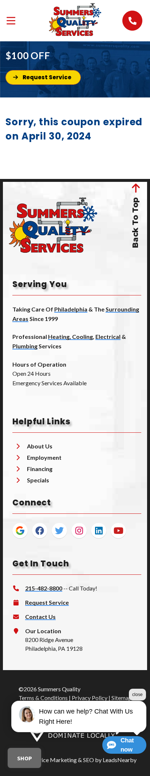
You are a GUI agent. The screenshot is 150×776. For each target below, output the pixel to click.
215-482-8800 (43, 588)
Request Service (47, 602)
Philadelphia (70, 309)
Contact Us (40, 616)
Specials (38, 480)
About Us (39, 446)
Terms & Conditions (43, 697)
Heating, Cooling (70, 336)
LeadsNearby (120, 759)
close (137, 694)
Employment (44, 457)
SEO (88, 759)
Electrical (108, 336)
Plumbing (25, 346)
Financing (39, 468)
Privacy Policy (89, 697)
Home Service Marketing (45, 759)
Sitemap (121, 697)
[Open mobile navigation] (11, 20)
